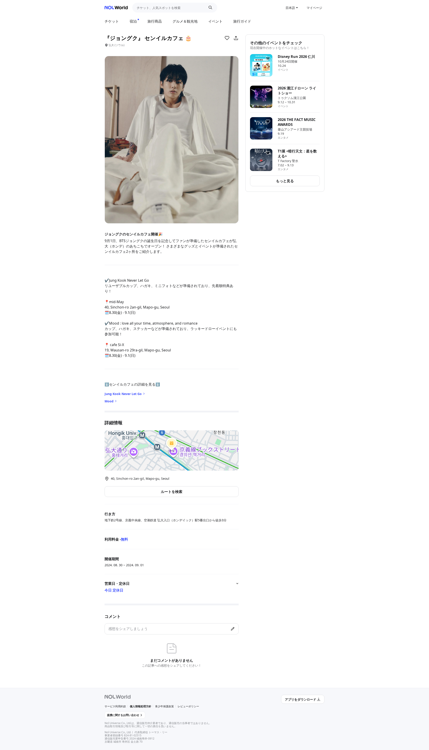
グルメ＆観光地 (185, 21)
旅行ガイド (242, 21)
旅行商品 (154, 21)
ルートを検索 (171, 491)
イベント (215, 21)
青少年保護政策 (164, 706)
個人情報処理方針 (140, 706)
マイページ (314, 8)
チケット (112, 21)
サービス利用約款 (115, 706)
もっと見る (285, 180)
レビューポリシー (188, 706)
